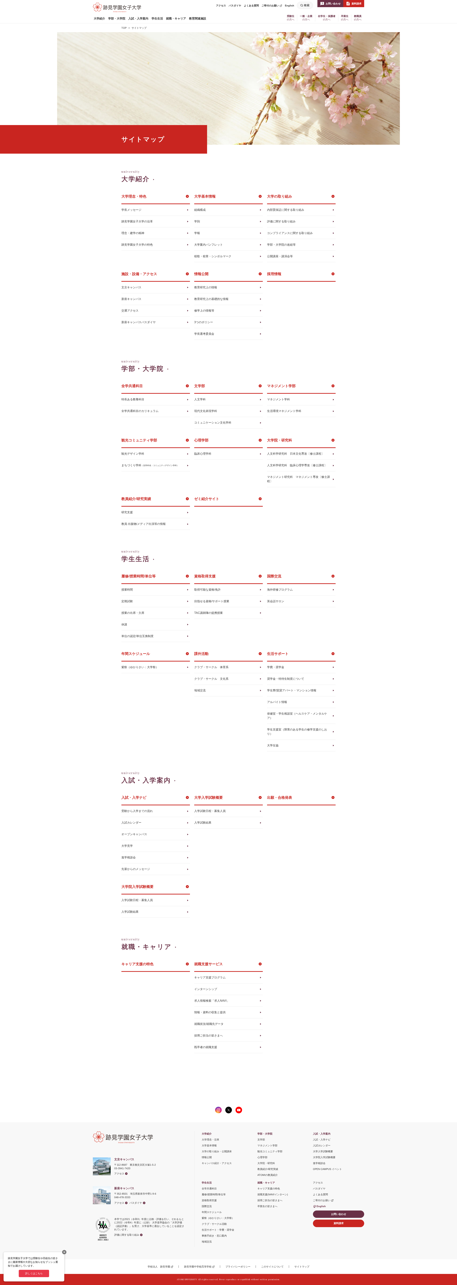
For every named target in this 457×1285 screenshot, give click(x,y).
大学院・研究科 (279, 440)
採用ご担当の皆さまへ (208, 1035)
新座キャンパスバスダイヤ (138, 322)
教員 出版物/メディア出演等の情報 (143, 523)
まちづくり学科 (150, 465)
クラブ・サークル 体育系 (211, 667)
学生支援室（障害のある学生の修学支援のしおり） (297, 731)
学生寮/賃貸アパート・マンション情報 (291, 690)
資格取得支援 (205, 576)
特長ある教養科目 (132, 399)
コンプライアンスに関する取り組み (290, 233)
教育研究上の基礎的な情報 (211, 298)
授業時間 (127, 589)
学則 (197, 221)
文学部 (199, 386)
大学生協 (272, 745)
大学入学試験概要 (208, 797)
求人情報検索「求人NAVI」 (211, 1000)
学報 (197, 233)
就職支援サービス (208, 964)
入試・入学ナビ (133, 797)
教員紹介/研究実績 (136, 499)
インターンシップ (205, 989)
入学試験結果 (202, 822)
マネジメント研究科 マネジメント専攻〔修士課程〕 (298, 479)
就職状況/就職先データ (209, 1023)
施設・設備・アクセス (139, 274)
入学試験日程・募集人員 (210, 810)
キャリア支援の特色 (137, 964)
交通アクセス (130, 310)
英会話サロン (275, 601)
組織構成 (200, 209)
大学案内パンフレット (208, 244)
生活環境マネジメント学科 (284, 410)
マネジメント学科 (278, 399)
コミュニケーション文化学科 (212, 422)
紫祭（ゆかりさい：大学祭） (140, 667)
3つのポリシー (203, 322)
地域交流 (200, 690)
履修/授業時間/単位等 (138, 576)
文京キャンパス (131, 287)
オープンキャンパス (134, 834)
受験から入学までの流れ (137, 810)
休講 (124, 624)
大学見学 (127, 845)
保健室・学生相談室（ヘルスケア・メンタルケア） (297, 715)
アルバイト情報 (277, 702)
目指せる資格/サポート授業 (211, 601)
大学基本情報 (205, 196)
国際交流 (274, 576)
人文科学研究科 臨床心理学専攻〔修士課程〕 (297, 465)
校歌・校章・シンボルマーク (212, 256)
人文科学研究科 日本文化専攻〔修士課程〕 (295, 453)
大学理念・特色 (133, 196)
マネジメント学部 (281, 386)
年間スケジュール (135, 654)
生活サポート (277, 654)
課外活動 (201, 654)
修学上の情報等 (204, 310)
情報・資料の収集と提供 (210, 1012)
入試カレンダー (131, 822)
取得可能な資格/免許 (207, 589)
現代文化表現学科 (205, 410)
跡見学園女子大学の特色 (137, 244)
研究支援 (127, 512)
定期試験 (127, 601)
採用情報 (274, 274)
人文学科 (200, 399)
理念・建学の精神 (132, 233)
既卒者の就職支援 (205, 1047)
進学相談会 (128, 857)
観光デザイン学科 (132, 453)
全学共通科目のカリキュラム (140, 410)
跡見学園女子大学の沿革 (137, 221)
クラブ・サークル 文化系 (211, 678)
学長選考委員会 (204, 333)
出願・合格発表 (279, 797)
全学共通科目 (132, 386)
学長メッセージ (131, 209)
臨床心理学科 (202, 453)
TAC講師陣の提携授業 (208, 612)
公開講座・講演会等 (280, 256)
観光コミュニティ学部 (139, 440)
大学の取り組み (279, 196)
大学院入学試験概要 (137, 887)
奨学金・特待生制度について (285, 678)
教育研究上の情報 (205, 287)
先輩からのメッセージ (135, 869)
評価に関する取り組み (281, 221)
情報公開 (201, 274)
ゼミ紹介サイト (206, 499)
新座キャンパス (131, 298)
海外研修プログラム (280, 589)
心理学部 (201, 440)
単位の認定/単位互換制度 (137, 636)
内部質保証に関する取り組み (285, 209)
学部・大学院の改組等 (281, 244)
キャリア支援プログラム (210, 977)
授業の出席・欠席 (132, 612)
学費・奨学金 (275, 667)
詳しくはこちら (34, 1273)
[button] (99, 18)
